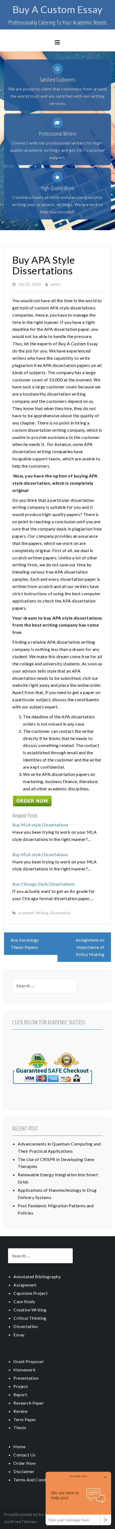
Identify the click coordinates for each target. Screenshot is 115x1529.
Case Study (24, 1301)
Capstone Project (30, 1293)
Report (20, 1394)
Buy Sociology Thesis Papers (25, 943)
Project (20, 1386)
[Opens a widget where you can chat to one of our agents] (78, 1498)
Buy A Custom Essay (57, 9)
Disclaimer (23, 1471)
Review (20, 1411)
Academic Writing (33, 913)
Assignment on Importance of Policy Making (90, 947)
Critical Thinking (30, 1318)
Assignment (24, 1284)
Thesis (19, 1427)
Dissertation (60, 913)
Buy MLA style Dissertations (40, 824)
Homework (24, 1369)
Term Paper (24, 1419)
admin (55, 284)
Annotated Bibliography (37, 1276)
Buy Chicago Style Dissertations (43, 883)
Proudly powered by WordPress (35, 1514)
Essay (19, 1334)
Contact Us (24, 1454)
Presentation (26, 1377)
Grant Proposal (28, 1361)
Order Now (24, 1463)
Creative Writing (29, 1309)
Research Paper (28, 1402)
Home (19, 1446)
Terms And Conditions (35, 1479)
